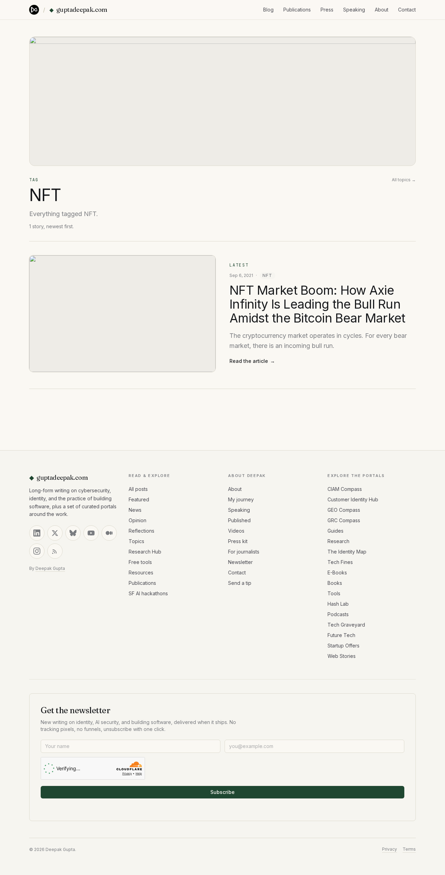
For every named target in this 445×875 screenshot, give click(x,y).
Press (327, 10)
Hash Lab (338, 604)
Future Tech (341, 635)
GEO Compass (343, 510)
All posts (138, 489)
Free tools (140, 562)
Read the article (252, 361)
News (135, 510)
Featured (139, 499)
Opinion (137, 520)
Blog (268, 10)
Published (239, 520)
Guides (335, 531)
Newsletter (240, 562)
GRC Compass (343, 520)
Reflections (141, 531)
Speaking (354, 10)
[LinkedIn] (36, 533)
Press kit (238, 541)
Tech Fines (340, 562)
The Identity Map (346, 552)
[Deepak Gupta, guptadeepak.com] (34, 10)
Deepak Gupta (50, 568)
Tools (333, 593)
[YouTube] (91, 533)
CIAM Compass (344, 489)
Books (334, 583)
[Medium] (109, 533)
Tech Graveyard (346, 625)
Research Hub (145, 552)
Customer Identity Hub (352, 499)
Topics (136, 541)
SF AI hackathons (148, 593)
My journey (241, 499)
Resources (141, 572)
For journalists (243, 552)
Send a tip (239, 583)
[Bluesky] (73, 533)
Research (338, 541)
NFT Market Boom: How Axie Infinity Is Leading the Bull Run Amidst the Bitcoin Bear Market (317, 304)
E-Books (337, 572)
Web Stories (341, 656)
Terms (409, 849)
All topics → (404, 179)
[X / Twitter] (55, 533)
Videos (236, 531)
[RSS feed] (55, 551)
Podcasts (338, 614)
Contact (407, 10)
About (381, 10)
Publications (297, 10)
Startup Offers (343, 646)
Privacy (389, 849)
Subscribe (222, 792)
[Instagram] (36, 551)
